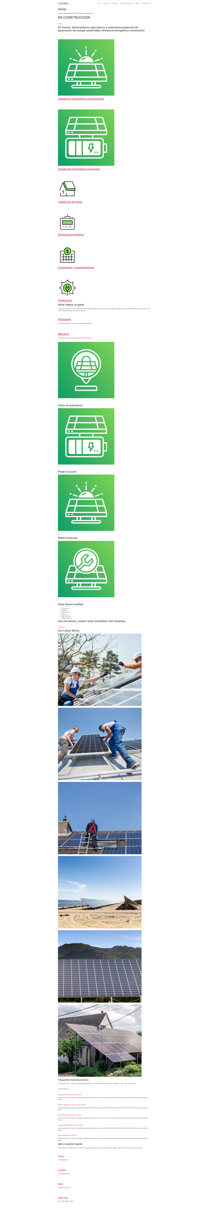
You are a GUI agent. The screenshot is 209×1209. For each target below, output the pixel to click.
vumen (63, 3)
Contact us (61, 627)
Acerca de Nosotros (126, 3)
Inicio (99, 3)
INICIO (60, 23)
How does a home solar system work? (70, 1094)
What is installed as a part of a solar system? (72, 1104)
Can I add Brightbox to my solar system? (70, 1125)
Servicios (106, 3)
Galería (137, 3)
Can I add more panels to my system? (69, 1115)
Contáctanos (146, 3)
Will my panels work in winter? (67, 1135)
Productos (114, 3)
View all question (63, 1088)
